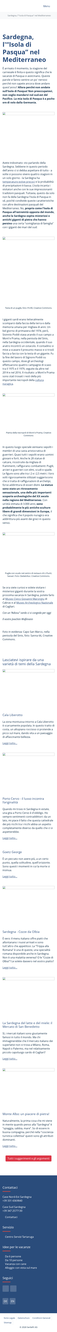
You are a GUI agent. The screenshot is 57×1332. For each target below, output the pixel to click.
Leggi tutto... (10, 743)
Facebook (6, 1288)
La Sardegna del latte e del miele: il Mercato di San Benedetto (27, 1025)
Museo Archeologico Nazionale (34, 602)
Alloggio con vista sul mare (21, 1267)
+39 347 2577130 (12, 1210)
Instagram (13, 1288)
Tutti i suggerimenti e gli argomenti (28, 1158)
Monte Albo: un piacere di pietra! (26, 1114)
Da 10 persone (13, 1260)
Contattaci (11, 1217)
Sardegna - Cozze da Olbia (21, 932)
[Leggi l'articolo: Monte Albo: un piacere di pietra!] (28, 1088)
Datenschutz (24, 1318)
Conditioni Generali (41, 1318)
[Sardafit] (13, 6)
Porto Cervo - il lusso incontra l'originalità (23, 800)
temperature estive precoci (19, 181)
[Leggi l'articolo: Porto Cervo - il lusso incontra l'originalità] (28, 773)
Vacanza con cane (15, 1264)
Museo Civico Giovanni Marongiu (24, 599)
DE (5, 1301)
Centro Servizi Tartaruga (19, 1237)
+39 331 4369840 (12, 1200)
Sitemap (8, 1322)
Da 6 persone (13, 1256)
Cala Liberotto (12, 715)
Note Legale (9, 1318)
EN (12, 1301)
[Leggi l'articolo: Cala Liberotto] (28, 689)
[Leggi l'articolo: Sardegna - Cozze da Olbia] (28, 906)
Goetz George (12, 852)
